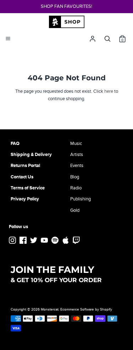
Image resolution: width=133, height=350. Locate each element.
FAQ (15, 143)
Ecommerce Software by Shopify (86, 309)
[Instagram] (13, 240)
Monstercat (50, 309)
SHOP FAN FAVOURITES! (66, 6)
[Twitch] (77, 240)
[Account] (92, 37)
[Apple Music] (66, 240)
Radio (76, 188)
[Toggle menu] (8, 39)
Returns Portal (25, 165)
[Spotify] (55, 240)
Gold (74, 210)
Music (76, 143)
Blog (74, 177)
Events (76, 165)
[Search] (107, 37)
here (108, 91)
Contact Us (22, 177)
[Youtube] (45, 240)
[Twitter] (34, 240)
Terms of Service (28, 188)
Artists (76, 154)
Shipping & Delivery (31, 154)
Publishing (80, 199)
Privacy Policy (25, 199)
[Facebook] (24, 240)
